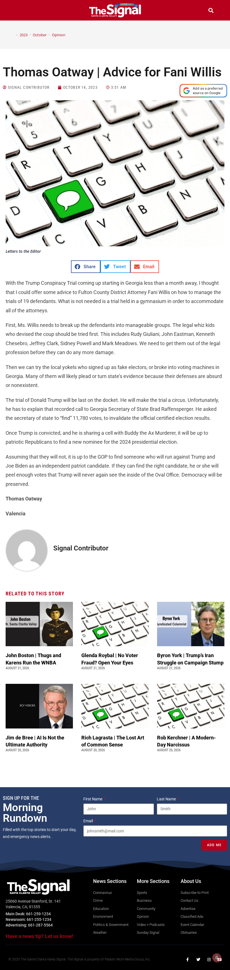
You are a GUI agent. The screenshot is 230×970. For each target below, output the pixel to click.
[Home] (13, 34)
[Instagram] (209, 960)
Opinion (58, 34)
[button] (19, 11)
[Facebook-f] (188, 960)
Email (88, 821)
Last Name (167, 799)
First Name (93, 799)
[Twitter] (198, 960)
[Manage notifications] (216, 957)
